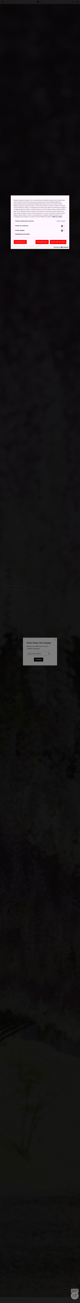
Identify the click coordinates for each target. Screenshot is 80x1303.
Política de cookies (57, 217)
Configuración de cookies (22, 234)
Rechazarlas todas (42, 242)
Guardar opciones (20, 242)
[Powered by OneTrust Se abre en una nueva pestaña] (60, 248)
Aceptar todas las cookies (58, 242)
